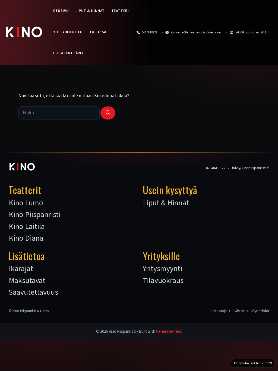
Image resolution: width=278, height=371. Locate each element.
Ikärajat (21, 268)
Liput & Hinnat (90, 11)
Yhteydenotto (68, 32)
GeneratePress (169, 331)
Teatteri (120, 11)
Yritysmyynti (162, 268)
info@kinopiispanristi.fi (250, 168)
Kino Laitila (27, 226)
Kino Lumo (26, 203)
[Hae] (107, 113)
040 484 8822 (215, 168)
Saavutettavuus (33, 292)
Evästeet (239, 311)
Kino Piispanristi (35, 214)
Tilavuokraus (163, 280)
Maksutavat (27, 280)
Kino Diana (26, 238)
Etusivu (61, 11)
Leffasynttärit (68, 53)
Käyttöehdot (260, 311)
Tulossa (97, 32)
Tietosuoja (219, 311)
